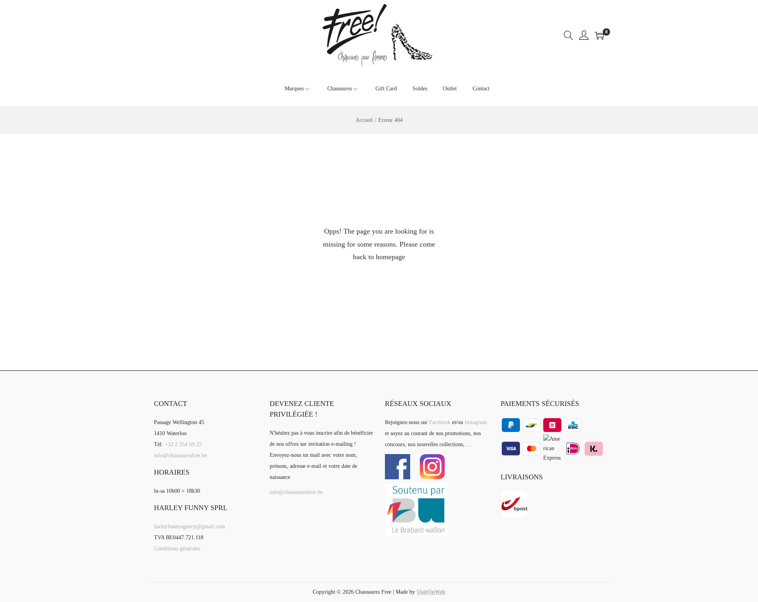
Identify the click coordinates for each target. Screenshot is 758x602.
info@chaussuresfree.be (180, 455)
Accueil (364, 120)
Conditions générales (177, 549)
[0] (599, 35)
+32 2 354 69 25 (183, 444)
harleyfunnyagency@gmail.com (189, 526)
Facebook (439, 422)
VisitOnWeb (431, 592)
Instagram (476, 422)
